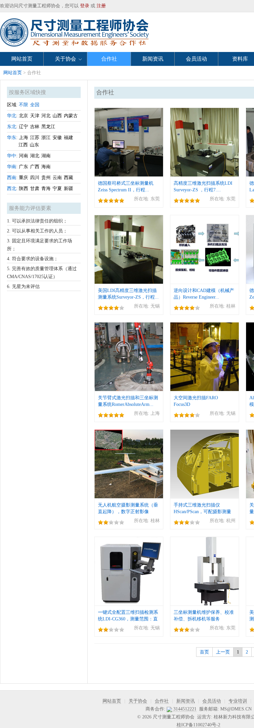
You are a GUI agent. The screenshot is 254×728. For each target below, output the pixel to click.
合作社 (109, 59)
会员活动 (196, 59)
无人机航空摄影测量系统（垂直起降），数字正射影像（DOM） (128, 512)
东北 (11, 126)
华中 (11, 155)
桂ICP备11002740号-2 (198, 724)
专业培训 (238, 701)
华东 (11, 137)
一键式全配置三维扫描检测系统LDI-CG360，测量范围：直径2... (128, 619)
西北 (11, 188)
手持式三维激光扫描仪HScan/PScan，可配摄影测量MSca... (202, 512)
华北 (11, 115)
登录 (84, 5)
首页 (204, 652)
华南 (11, 166)
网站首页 (21, 59)
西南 (11, 177)
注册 (101, 5)
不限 (23, 104)
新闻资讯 (152, 59)
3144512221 (184, 708)
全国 (34, 104)
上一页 (223, 652)
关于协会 (65, 59)
